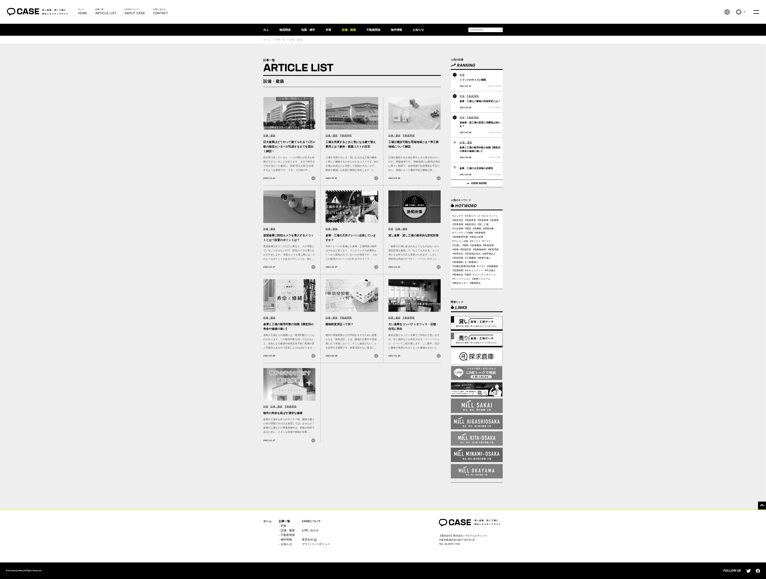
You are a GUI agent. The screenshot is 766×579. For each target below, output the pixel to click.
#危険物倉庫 (479, 249)
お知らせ (418, 29)
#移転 (466, 245)
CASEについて (311, 521)
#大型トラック (473, 216)
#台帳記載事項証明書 (463, 266)
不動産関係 (373, 29)
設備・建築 (349, 29)
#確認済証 (470, 224)
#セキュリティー (474, 270)
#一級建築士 (471, 262)
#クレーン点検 (460, 241)
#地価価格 (492, 266)
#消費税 (477, 228)
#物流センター (460, 283)
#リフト (486, 241)
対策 (328, 29)
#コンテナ (457, 216)
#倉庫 (455, 249)
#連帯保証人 (489, 253)
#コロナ (481, 266)
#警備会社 (457, 274)
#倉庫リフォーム (481, 278)
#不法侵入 (490, 270)
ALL (266, 29)
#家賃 (468, 274)
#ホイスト (475, 241)
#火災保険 (457, 228)
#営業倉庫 (457, 224)
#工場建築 (470, 257)
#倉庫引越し (484, 257)
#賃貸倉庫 (483, 220)
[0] (738, 12)
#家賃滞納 (493, 249)
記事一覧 (280, 39)
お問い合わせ (310, 530)
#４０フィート (490, 216)
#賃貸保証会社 (473, 253)
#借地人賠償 (476, 237)
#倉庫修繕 (480, 232)
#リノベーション (461, 278)
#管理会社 (457, 253)
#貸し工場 (483, 224)
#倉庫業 (494, 220)
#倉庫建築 (475, 245)
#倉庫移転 (457, 262)
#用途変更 (470, 220)
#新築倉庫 (488, 245)
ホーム (267, 39)
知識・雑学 (308, 29)
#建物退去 (475, 283)
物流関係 (285, 29)
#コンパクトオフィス (484, 274)
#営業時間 (457, 270)
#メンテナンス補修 (462, 232)
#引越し (456, 245)
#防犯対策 (465, 249)
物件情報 (396, 29)
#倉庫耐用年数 (460, 237)
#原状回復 (457, 257)
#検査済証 (457, 220)
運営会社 (308, 539)
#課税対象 (488, 228)
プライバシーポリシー (316, 544)
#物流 (468, 228)
